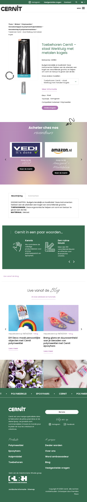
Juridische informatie (17, 489)
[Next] (73, 261)
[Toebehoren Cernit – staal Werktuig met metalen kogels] (23, 58)
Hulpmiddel (15, 456)
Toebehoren (15, 462)
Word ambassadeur (57, 456)
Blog (47, 462)
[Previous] (69, 261)
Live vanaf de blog (11, 276)
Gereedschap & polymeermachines (22, 29)
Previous (5, 159)
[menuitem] (53, 2)
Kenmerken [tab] (33, 196)
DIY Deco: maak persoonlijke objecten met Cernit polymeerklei (24, 340)
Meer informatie (49, 89)
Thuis (10, 24)
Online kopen (50, 108)
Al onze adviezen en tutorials (43, 297)
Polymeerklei (27, 24)
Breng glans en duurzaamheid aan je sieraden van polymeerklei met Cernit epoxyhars (60, 341)
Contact (67, 2)
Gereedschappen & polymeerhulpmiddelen (25, 27)
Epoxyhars (14, 450)
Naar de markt (26, 173)
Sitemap (31, 489)
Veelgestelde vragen (52, 2)
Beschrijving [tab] (17, 196)
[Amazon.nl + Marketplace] (26, 149)
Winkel (17, 24)
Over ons (50, 450)
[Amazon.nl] (61, 149)
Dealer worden (53, 445)
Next (81, 159)
